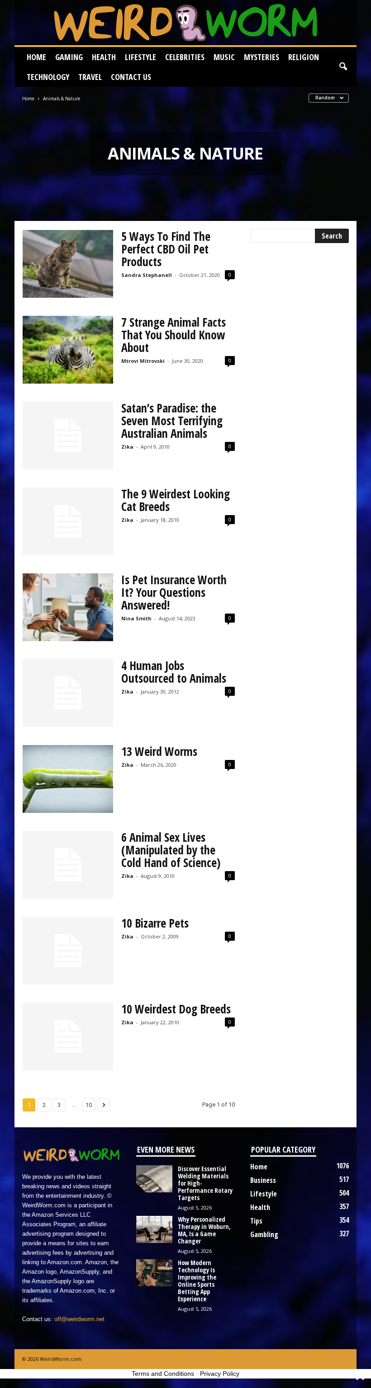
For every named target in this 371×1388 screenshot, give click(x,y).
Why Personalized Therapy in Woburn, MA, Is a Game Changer (204, 1230)
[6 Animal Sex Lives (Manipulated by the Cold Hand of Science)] (68, 865)
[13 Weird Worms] (68, 779)
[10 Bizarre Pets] (68, 951)
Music (224, 57)
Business (263, 1180)
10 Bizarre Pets (155, 923)
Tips (256, 1221)
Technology (48, 76)
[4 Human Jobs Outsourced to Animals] (68, 693)
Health (104, 57)
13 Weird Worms (159, 751)
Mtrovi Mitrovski (143, 360)
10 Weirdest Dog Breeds (176, 1009)
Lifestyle (140, 57)
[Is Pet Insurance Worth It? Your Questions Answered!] (68, 607)
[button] (343, 67)
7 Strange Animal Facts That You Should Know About (173, 335)
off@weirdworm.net (79, 1319)
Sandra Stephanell (146, 275)
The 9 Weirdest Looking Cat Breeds (175, 500)
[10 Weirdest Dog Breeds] (68, 1036)
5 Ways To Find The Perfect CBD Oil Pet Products (165, 249)
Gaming (69, 57)
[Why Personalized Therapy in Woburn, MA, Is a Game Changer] (154, 1229)
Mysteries (261, 57)
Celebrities (185, 57)
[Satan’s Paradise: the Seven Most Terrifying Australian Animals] (68, 435)
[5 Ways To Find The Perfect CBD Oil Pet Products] (68, 264)
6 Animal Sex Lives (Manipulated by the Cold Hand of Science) (170, 850)
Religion (303, 57)
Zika (127, 446)
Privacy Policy (219, 1373)
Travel (90, 76)
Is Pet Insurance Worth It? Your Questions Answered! (174, 592)
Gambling (264, 1234)
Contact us (131, 76)
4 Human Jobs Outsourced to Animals (173, 671)
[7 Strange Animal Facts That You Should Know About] (68, 350)
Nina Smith (136, 618)
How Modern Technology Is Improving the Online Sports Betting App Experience (197, 1280)
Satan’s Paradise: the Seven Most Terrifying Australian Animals (172, 420)
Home (36, 57)
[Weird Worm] (185, 22)
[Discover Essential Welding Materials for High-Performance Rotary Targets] (154, 1178)
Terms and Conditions (163, 1373)
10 (89, 1105)
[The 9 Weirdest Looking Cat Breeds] (68, 521)
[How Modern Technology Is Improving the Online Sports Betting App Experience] (154, 1272)
